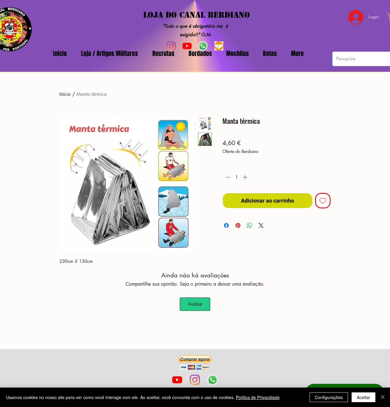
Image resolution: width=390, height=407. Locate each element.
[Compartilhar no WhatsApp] (249, 225)
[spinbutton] (237, 177)
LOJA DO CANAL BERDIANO (196, 15)
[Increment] (246, 177)
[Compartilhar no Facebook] (226, 225)
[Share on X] (261, 225)
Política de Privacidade (258, 397)
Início (65, 94)
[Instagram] (195, 380)
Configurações (329, 397)
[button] (195, 362)
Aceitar (363, 397)
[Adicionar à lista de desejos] (323, 200)
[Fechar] (382, 397)
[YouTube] (177, 380)
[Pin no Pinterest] (238, 225)
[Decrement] (227, 177)
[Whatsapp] (212, 380)
